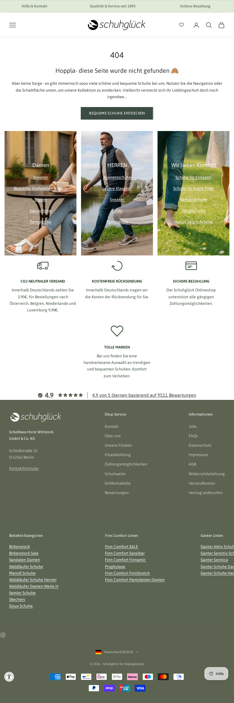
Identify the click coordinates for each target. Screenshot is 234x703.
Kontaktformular (24, 468)
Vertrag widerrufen (206, 492)
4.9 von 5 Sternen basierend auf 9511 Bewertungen (144, 395)
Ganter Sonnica (214, 559)
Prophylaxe (115, 566)
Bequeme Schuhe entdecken (117, 113)
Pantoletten (40, 221)
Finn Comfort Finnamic (125, 559)
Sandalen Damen (24, 559)
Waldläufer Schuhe (26, 566)
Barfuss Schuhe (193, 199)
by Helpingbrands (132, 664)
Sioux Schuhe (21, 606)
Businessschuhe (117, 177)
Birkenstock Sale (24, 553)
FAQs (193, 436)
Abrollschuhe (193, 210)
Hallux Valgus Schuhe (193, 221)
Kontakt (112, 426)
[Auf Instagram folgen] (3, 635)
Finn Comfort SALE (121, 546)
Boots (117, 210)
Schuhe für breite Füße (193, 188)
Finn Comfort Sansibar (125, 553)
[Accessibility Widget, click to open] (9, 676)
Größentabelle (118, 483)
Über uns (113, 436)
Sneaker (40, 177)
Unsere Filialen (118, 445)
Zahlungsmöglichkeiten (126, 464)
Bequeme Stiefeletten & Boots (40, 188)
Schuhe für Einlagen (193, 177)
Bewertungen (117, 492)
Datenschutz (200, 445)
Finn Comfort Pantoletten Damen (135, 579)
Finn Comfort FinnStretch (127, 573)
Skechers (17, 599)
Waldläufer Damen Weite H (33, 586)
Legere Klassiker (117, 188)
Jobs (193, 426)
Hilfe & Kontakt (34, 6)
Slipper (40, 199)
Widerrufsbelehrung (207, 474)
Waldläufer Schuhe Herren (33, 579)
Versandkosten (202, 483)
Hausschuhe (41, 210)
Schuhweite (115, 474)
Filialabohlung (118, 454)
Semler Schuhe (22, 593)
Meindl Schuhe (22, 573)
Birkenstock (19, 546)
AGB (192, 464)
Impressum (198, 454)
